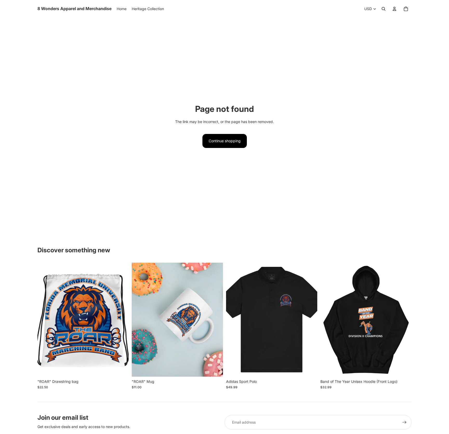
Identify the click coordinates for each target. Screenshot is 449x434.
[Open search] (383, 9)
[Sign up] (404, 422)
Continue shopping (225, 141)
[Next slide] (215, 320)
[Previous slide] (139, 320)
